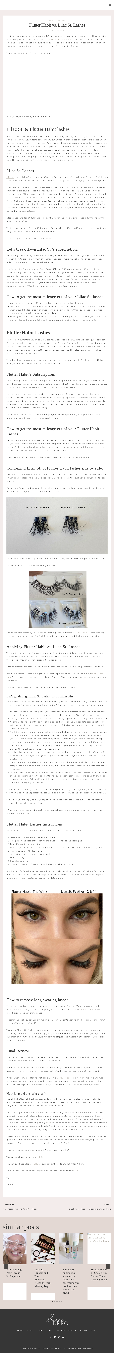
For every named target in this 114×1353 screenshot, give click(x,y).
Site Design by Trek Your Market (78, 1348)
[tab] (52, 1301)
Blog (29, 1330)
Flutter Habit (64, 39)
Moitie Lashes (87, 1010)
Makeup (61, 20)
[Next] (108, 1266)
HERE (48, 238)
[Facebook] (51, 1337)
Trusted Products (66, 1330)
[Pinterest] (59, 1337)
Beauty (52, 20)
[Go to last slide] (6, 1266)
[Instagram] (55, 1337)
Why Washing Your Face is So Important (14, 1273)
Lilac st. (10, 177)
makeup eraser (64, 1078)
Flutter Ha (11, 340)
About (20, 1330)
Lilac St (49, 39)
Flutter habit (82, 633)
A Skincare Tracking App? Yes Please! (21, 1207)
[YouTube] (63, 1337)
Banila (48, 1123)
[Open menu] (110, 5)
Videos (40, 1330)
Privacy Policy (88, 1330)
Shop (50, 1330)
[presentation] (14, 1249)
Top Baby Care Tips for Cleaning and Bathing (89, 1207)
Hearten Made (56, 1348)
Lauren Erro (58, 30)
